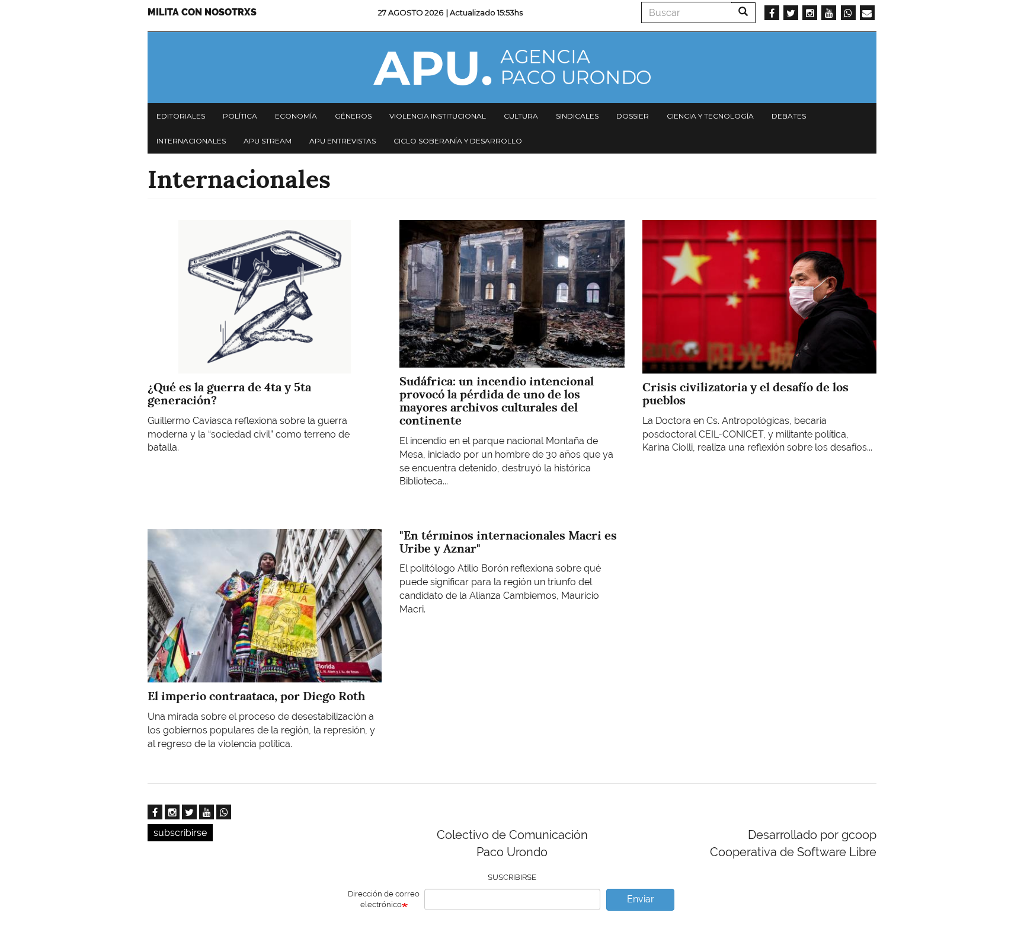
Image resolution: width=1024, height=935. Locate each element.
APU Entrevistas (342, 140)
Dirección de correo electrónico (384, 899)
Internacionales (191, 140)
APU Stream (268, 140)
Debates (789, 115)
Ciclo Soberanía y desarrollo (457, 140)
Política (240, 115)
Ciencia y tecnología (710, 115)
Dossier (632, 115)
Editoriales (180, 115)
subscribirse (180, 832)
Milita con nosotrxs (202, 12)
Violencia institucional (437, 115)
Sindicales (577, 115)
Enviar (640, 899)
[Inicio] (512, 67)
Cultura (521, 115)
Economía (296, 115)
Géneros (353, 115)
